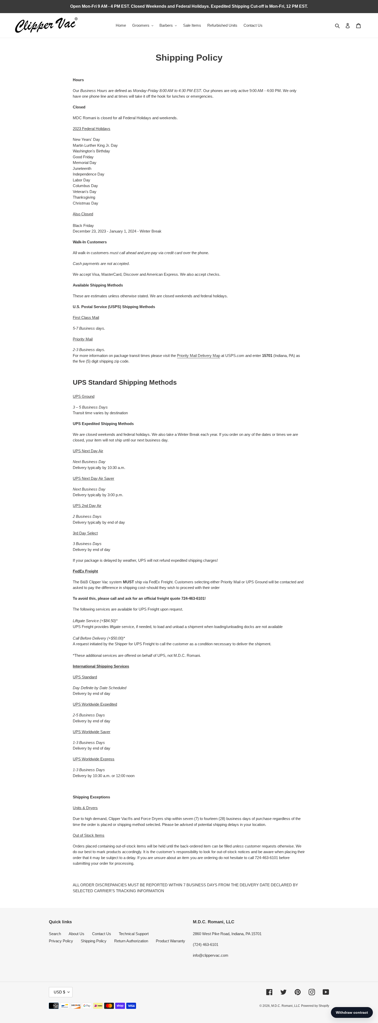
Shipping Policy (93, 941)
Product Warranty (170, 941)
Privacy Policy (61, 941)
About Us (76, 934)
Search (55, 934)
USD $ (59, 992)
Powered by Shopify (315, 1006)
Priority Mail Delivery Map (198, 355)
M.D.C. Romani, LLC (285, 1006)
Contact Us (101, 934)
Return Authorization (131, 941)
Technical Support (134, 934)
